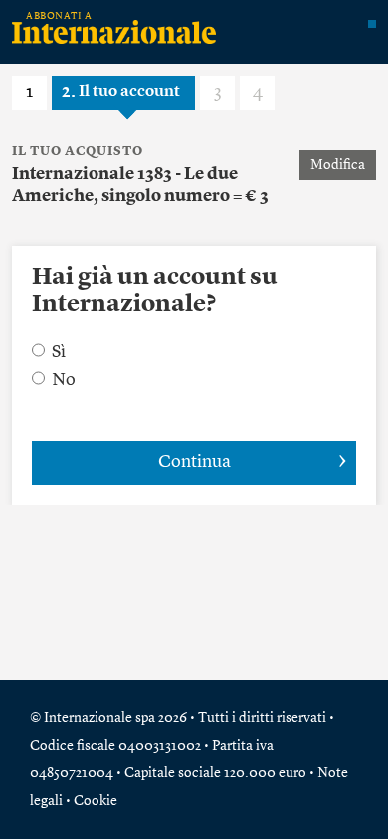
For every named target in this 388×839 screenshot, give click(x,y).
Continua (194, 462)
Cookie (95, 801)
